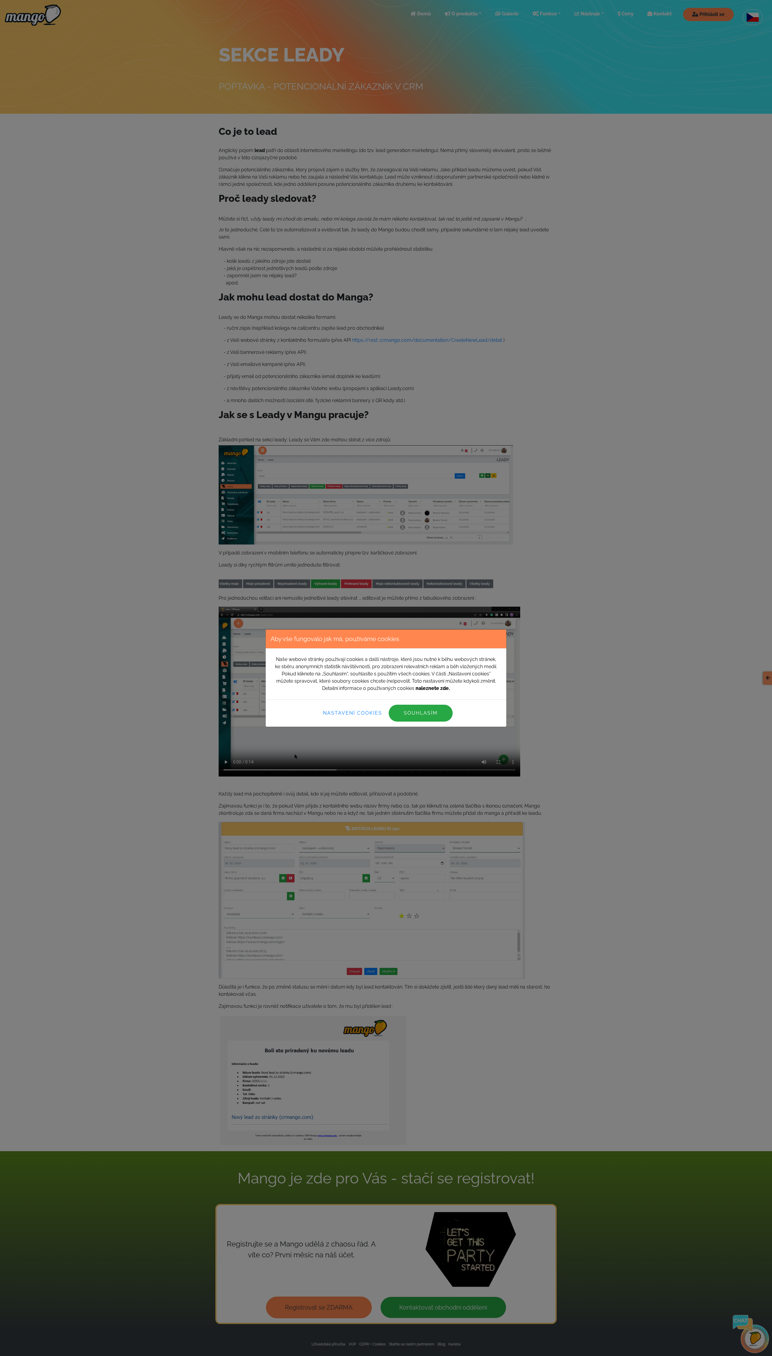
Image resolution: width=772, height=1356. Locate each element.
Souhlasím (421, 713)
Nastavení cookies (352, 713)
